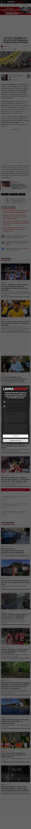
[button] (15, 410)
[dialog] (15, 414)
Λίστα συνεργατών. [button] (13, 422)
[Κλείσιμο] (27, 387)
